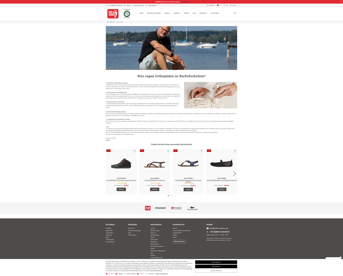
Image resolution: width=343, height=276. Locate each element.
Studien (175, 235)
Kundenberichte (177, 233)
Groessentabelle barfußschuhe (181, 230)
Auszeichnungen (139, 5)
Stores (128, 5)
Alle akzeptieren (216, 262)
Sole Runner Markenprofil (158, 250)
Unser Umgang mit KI (157, 257)
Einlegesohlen (204, 19)
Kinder (186, 13)
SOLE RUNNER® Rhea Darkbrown (155, 180)
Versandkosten (110, 242)
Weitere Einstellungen (161, 273)
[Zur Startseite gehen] (107, 21)
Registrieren (109, 230)
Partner (153, 248)
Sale (194, 13)
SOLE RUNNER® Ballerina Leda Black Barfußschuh (222, 180)
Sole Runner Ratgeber (157, 246)
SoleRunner (112, 21)
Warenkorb (109, 235)
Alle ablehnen (216, 266)
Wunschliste (134, 151)
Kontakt (153, 228)
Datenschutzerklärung (134, 230)
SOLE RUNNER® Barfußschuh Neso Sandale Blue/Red (188, 181)
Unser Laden (154, 239)
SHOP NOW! (184, 2)
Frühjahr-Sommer (154, 13)
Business (167, 19)
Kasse (107, 237)
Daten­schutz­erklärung (155, 270)
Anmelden (109, 228)
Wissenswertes (155, 244)
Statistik (120, 273)
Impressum (131, 228)
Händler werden (155, 230)
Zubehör (203, 13)
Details (121, 189)
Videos (175, 237)
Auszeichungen (155, 235)
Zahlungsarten (110, 239)
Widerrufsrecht (132, 235)
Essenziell (111, 273)
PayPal (142, 273)
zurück (108, 140)
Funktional (151, 273)
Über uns (153, 233)
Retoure (175, 228)
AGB (129, 233)
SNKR (141, 13)
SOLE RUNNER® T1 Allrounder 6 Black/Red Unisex (121, 180)
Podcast (153, 255)
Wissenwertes (152, 5)
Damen (166, 13)
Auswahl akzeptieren (216, 270)
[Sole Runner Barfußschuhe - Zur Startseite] (114, 15)
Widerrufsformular (179, 241)
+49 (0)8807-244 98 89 (115, 5)
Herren (176, 13)
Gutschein (215, 13)
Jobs (152, 253)
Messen (153, 237)
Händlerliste (154, 242)
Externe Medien (131, 273)
